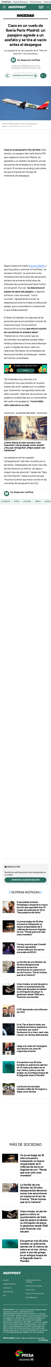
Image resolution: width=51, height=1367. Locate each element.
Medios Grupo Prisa (25, 1359)
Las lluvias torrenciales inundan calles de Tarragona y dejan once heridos (32, 1089)
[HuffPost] (12, 1272)
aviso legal (30, 1290)
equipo (6, 1280)
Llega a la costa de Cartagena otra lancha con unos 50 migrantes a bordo (32, 1049)
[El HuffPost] (17, 7)
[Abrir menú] (4, 7)
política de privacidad (35, 1294)
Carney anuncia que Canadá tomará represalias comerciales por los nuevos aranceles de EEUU (31, 948)
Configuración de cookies (33, 1281)
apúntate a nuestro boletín (26, 880)
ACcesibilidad (31, 1297)
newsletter (8, 1292)
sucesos (5, 501)
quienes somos (9, 1284)
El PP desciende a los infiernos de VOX (32, 1011)
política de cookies (34, 1286)
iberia (38, 501)
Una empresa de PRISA (25, 1353)
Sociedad (25, 15)
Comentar (25, 370)
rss (4, 1295)
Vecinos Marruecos (20, 2)
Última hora (41, 7)
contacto (7, 1288)
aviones (27, 501)
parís (16, 501)
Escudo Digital (36, 265)
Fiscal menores (35, 2)
